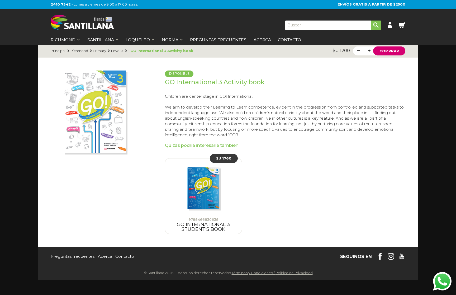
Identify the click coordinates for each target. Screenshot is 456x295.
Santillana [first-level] (100, 40)
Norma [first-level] (170, 40)
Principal (58, 51)
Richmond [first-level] (63, 40)
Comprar (389, 51)
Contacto (289, 40)
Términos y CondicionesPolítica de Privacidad (272, 273)
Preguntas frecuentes (72, 257)
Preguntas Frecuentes (218, 40)
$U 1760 (223, 158)
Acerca (262, 40)
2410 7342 (61, 4)
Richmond (79, 51)
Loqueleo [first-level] (138, 40)
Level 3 (117, 51)
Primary (99, 51)
